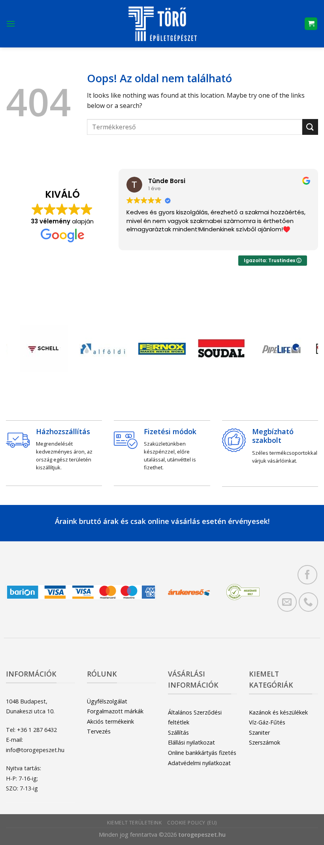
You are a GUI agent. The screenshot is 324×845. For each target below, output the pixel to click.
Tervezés (99, 731)
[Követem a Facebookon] (307, 574)
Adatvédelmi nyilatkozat (199, 763)
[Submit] (310, 126)
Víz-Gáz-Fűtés (267, 722)
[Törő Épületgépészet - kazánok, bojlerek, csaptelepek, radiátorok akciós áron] (162, 23)
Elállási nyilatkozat (191, 742)
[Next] (305, 350)
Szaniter (259, 732)
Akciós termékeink (110, 721)
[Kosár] (311, 23)
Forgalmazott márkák (115, 711)
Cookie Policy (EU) (192, 822)
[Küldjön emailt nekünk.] (287, 602)
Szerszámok (264, 742)
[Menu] (10, 23)
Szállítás (178, 732)
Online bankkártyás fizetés (202, 752)
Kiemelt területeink (134, 822)
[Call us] (308, 602)
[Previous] (19, 350)
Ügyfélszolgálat (107, 701)
